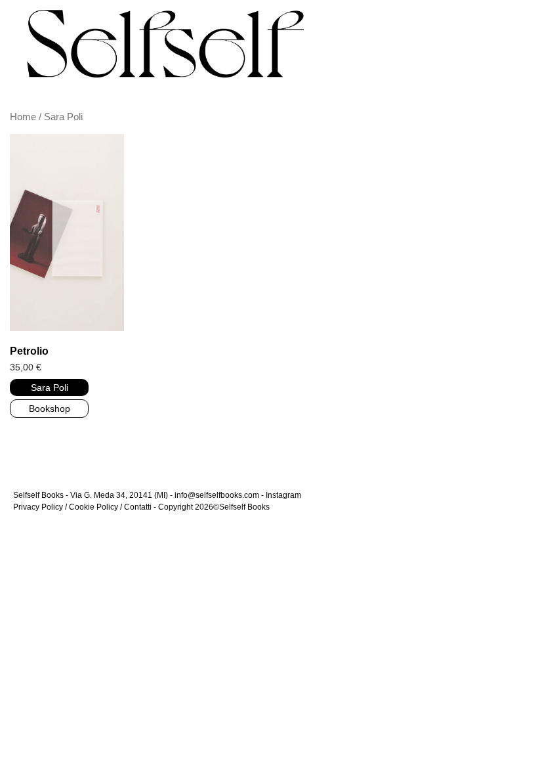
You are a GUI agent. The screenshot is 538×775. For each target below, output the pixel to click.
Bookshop (49, 408)
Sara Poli (49, 387)
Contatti (138, 507)
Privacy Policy (38, 507)
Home (23, 117)
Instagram (283, 495)
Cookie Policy (93, 507)
